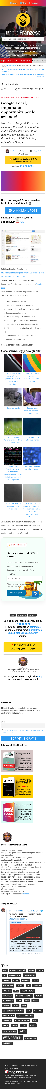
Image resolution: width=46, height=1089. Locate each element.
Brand (31, 970)
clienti (40, 970)
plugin (35, 1001)
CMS (4, 975)
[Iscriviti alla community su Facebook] (20, 166)
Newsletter (34, 1065)
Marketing (23, 51)
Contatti (27, 1065)
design (13, 615)
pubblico (6, 1006)
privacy (28, 584)
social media (7, 1020)
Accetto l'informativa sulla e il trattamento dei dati (20, 585)
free (28, 986)
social (37, 1010)
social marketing (25, 1015)
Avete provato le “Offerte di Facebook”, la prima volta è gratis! (13, 440)
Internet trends (24, 995)
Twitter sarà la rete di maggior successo (32, 468)
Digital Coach (11, 51)
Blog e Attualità (17, 970)
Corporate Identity (13, 408)
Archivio (16, 1068)
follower (20, 986)
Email (3, 722)
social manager (8, 1016)
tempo (35, 1020)
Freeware (37, 986)
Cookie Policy (14, 1065)
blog (4, 970)
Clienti (22, 1065)
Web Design (32, 615)
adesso (26, 894)
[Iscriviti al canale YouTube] (23, 166)
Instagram (7, 996)
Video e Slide (9, 1031)
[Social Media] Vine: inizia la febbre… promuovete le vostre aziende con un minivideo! (13, 379)
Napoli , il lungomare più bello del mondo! (32, 438)
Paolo (23, 32)
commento (35, 626)
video (32, 1025)
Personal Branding (11, 55)
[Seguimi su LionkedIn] (26, 166)
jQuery (39, 996)
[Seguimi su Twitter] (30, 166)
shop (39, 676)
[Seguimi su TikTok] (25, 166)
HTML (16, 991)
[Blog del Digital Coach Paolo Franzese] (23, 26)
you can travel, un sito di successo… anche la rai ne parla (13, 506)
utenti (23, 1026)
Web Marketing (30, 1038)
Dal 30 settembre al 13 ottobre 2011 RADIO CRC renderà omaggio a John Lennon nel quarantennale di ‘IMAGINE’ (32, 510)
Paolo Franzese (14, 151)
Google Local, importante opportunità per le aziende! (27, 89)
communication (14, 975)
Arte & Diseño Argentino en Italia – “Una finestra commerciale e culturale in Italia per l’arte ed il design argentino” (12, 473)
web (22, 1031)
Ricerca (15, 1006)
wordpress (7, 1043)
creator (15, 981)
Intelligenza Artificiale (33, 55)
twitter (14, 1026)
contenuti (29, 975)
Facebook (8, 985)
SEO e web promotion (13, 1011)
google (7, 990)
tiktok (5, 1026)
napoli (27, 1001)
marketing (8, 1000)
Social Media (35, 51)
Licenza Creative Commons (12, 1083)
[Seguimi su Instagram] (21, 166)
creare (6, 980)
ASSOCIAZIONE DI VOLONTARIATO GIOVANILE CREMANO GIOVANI (31, 377)
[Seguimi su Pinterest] (31, 166)
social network (22, 1020)
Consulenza (8, 1068)
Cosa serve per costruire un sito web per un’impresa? (31, 410)
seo (24, 1005)
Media (19, 1001)
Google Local (22, 615)
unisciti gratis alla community (23, 632)
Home (6, 65)
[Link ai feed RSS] (33, 166)
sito (28, 1011)
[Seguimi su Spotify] (28, 166)
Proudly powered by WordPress (13, 1081)
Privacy (7, 1065)
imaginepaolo (27, 991)
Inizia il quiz (16, 593)
